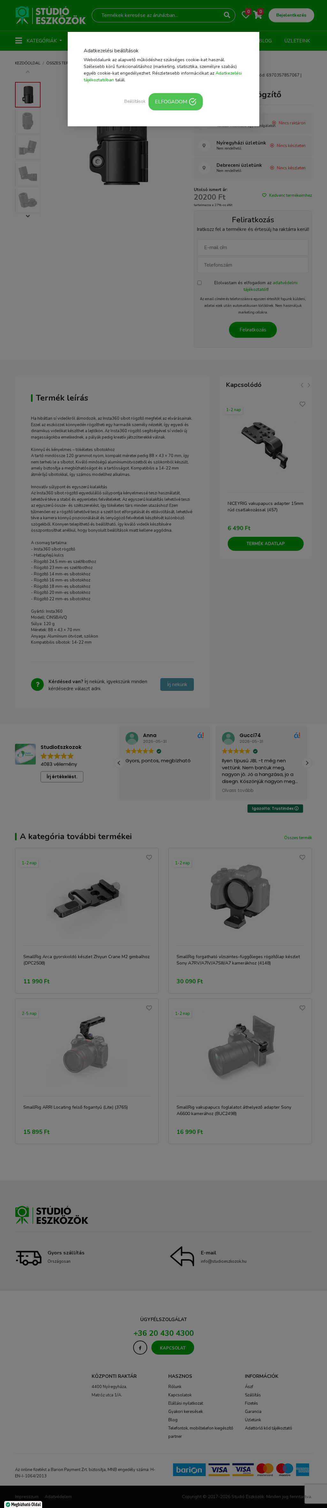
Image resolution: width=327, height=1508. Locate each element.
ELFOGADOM (171, 101)
